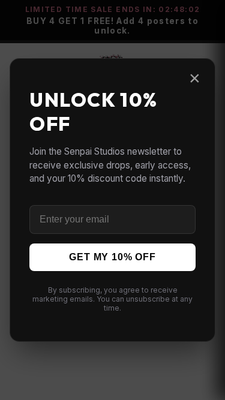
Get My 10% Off (112, 257)
